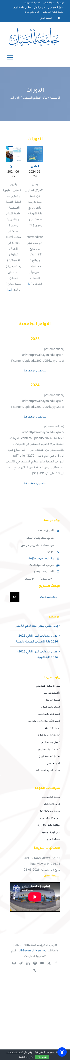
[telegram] (21, 963)
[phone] (35, 970)
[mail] (14, 963)
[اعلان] (13, 154)
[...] (9, 289)
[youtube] (42, 963)
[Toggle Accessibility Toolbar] (62, 1052)
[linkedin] (28, 963)
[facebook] (56, 963)
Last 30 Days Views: (37, 858)
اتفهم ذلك (42, 1057)
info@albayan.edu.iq (40, 558)
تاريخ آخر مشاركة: (50, 869)
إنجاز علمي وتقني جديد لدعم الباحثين (36, 626)
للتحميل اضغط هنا (35, 370)
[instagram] (35, 963)
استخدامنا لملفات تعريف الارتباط (19, 1055)
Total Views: (38, 864)
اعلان (14, 167)
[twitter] (49, 963)
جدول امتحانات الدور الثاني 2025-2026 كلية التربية (38, 654)
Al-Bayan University (32, 950)
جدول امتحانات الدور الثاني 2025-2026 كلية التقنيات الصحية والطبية (37, 639)
